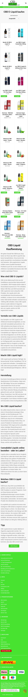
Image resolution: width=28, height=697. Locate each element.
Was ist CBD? (4, 622)
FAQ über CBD (4, 628)
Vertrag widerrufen (6, 650)
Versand (3, 580)
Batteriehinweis (4, 646)
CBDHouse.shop (9, 694)
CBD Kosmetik (4, 608)
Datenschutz (4, 642)
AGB (2, 640)
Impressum (3, 637)
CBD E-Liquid (4, 604)
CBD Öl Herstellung (5, 626)
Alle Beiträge (3, 620)
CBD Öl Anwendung (5, 624)
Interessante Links (5, 586)
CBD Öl (2, 602)
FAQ (2, 582)
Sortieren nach (14, 15)
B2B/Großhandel (5, 590)
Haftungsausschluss (5, 648)
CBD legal (3, 630)
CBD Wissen (14, 546)
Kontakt (2, 584)
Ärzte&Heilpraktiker (5, 592)
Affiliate (2, 588)
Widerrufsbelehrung (5, 644)
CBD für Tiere (4, 612)
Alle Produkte (4, 600)
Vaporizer (3, 606)
